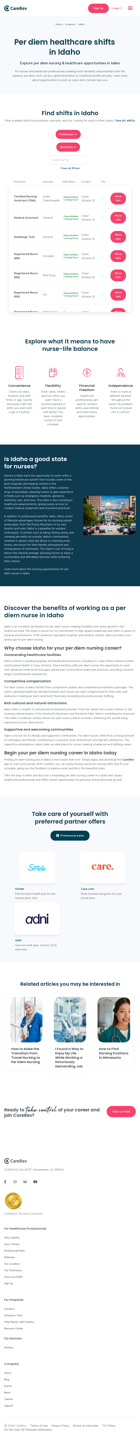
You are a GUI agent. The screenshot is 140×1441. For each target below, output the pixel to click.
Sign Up (98, 8)
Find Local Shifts (13, 1277)
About (7, 1373)
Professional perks (70, 835)
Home (59, 24)
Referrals (9, 1257)
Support (8, 1405)
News (7, 1392)
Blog (6, 1379)
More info (118, 198)
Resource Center (13, 1328)
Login (117, 8)
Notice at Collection (85, 1426)
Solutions (9, 1309)
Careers (8, 1399)
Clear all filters (70, 168)
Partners (9, 1347)
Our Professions (13, 1270)
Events (8, 1386)
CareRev (128, 760)
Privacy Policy (60, 1426)
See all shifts (125, 121)
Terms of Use (39, 1426)
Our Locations (12, 1264)
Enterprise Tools (13, 1315)
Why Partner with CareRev (19, 1322)
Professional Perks (14, 1250)
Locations (70, 24)
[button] (130, 8)
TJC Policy (108, 1426)
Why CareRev (12, 1237)
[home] (15, 8)
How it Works (12, 1244)
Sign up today (121, 1111)
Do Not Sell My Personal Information (28, 1430)
